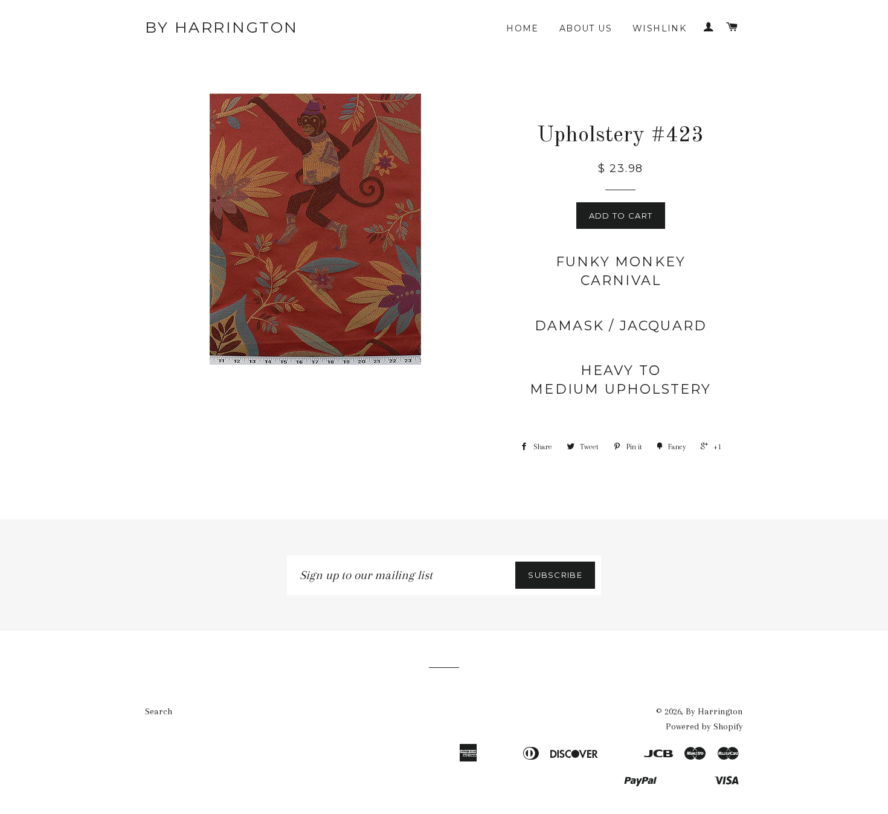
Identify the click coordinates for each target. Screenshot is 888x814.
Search (158, 711)
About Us (585, 28)
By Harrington (221, 27)
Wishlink (659, 28)
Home (522, 28)
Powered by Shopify (704, 726)
